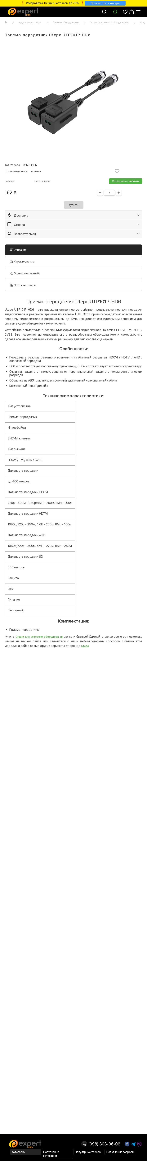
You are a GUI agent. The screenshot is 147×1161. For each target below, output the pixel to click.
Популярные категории (51, 1153)
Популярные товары (88, 1152)
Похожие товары (24, 285)
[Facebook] (127, 1144)
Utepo (85, 645)
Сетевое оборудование (65, 22)
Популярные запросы (120, 1152)
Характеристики (24, 261)
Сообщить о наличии (125, 181)
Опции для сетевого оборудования (109, 22)
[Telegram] (133, 1144)
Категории (18, 1152)
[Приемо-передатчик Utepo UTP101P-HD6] (73, 100)
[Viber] (139, 1144)
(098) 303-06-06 (103, 1143)
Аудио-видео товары (29, 22)
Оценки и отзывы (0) (26, 273)
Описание (19, 249)
